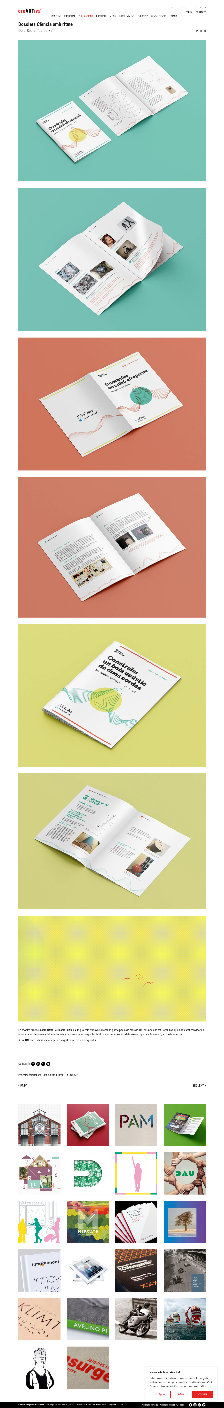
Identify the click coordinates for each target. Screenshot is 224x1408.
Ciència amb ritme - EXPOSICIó (60, 1075)
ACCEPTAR (202, 1394)
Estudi (189, 12)
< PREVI (23, 1085)
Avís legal (180, 1405)
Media (113, 16)
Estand (173, 16)
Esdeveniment (126, 16)
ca (200, 7)
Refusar (181, 1394)
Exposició (143, 16)
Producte (101, 16)
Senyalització (158, 16)
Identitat (56, 16)
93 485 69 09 (101, 1404)
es (205, 7)
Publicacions (86, 16)
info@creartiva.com (115, 1404)
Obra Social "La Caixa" (36, 30)
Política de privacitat (150, 1405)
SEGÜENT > (199, 1085)
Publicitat (69, 16)
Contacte (201, 12)
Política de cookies (167, 1405)
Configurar (160, 1394)
